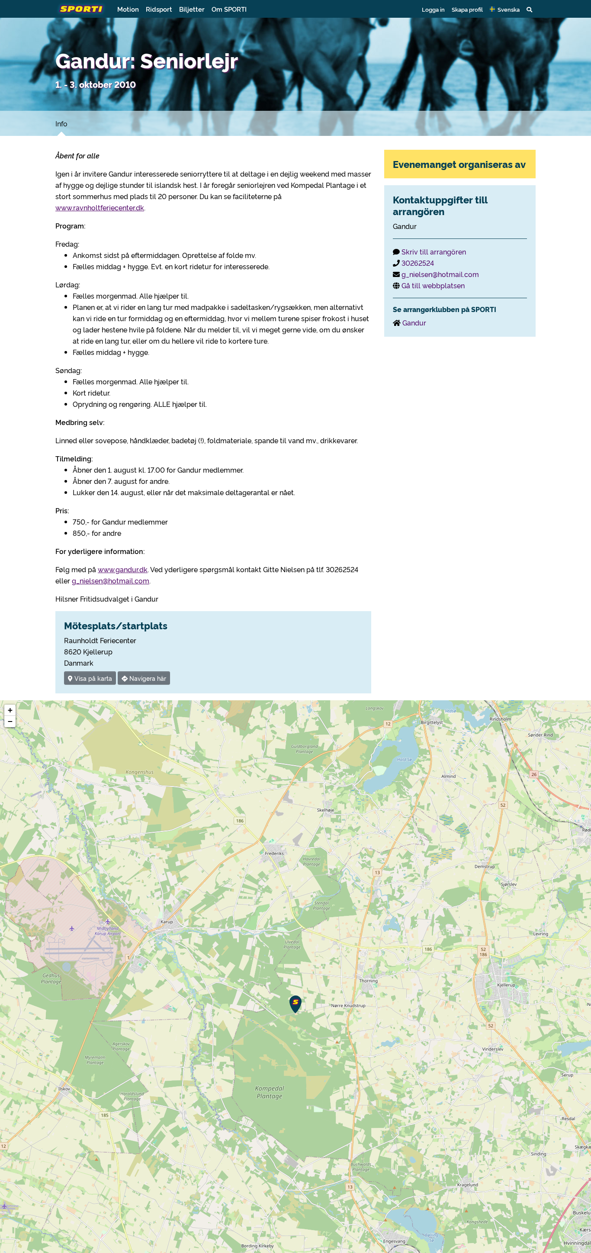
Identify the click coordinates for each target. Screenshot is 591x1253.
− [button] (10, 721)
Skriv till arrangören (433, 251)
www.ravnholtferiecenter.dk (99, 207)
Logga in (433, 9)
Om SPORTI (229, 8)
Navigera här (147, 678)
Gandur (414, 322)
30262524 (417, 262)
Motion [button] (128, 8)
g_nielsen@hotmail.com (110, 580)
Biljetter (192, 8)
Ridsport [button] (159, 8)
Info (61, 123)
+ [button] (10, 710)
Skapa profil (467, 9)
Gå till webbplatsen (433, 285)
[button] (504, 9)
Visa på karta (92, 678)
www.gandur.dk (123, 569)
